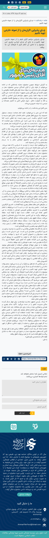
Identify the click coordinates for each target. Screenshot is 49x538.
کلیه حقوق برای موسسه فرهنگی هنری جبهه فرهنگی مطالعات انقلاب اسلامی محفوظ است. (24, 534)
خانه (45, 20)
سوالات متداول (24, 494)
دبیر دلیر (13, 7)
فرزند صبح (24, 7)
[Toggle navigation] (45, 7)
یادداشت (38, 20)
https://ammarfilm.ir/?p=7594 (34, 358)
